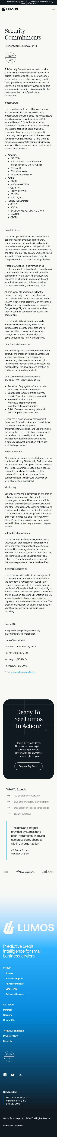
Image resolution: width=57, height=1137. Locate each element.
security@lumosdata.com (23, 672)
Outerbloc (18, 1125)
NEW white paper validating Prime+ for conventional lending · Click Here (29, 2)
